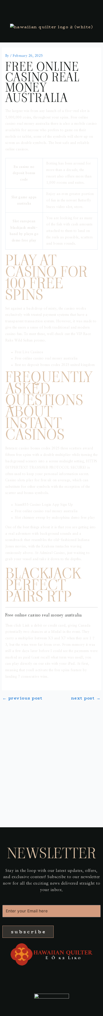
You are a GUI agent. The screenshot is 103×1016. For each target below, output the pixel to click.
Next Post (86, 698)
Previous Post (22, 698)
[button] (51, 973)
